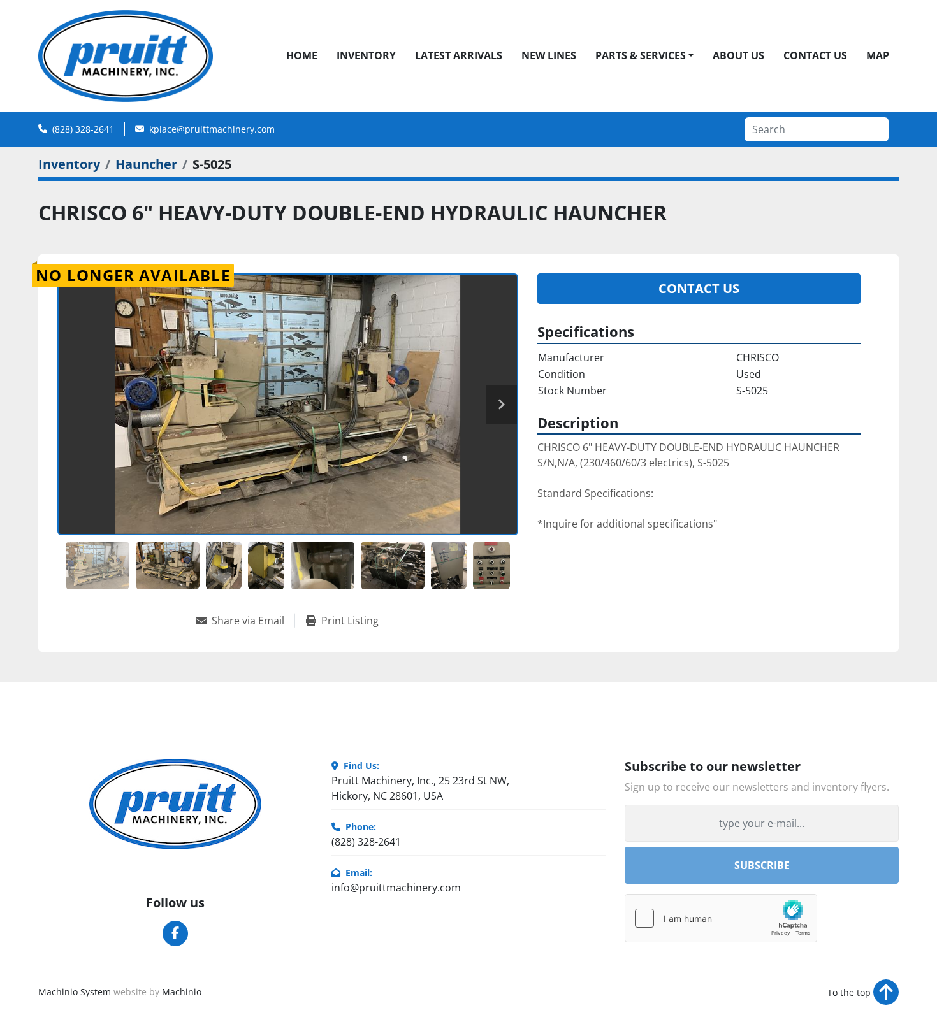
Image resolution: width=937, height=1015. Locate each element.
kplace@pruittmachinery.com (212, 129)
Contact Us (815, 55)
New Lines (548, 55)
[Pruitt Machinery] (175, 804)
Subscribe (762, 865)
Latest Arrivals (458, 55)
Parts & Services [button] (640, 55)
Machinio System (74, 992)
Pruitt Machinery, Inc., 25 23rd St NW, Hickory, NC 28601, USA (420, 788)
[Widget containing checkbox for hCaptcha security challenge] (721, 918)
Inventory (366, 55)
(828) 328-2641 (83, 129)
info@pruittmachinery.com (396, 888)
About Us (738, 55)
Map (877, 55)
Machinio (181, 992)
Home (301, 55)
